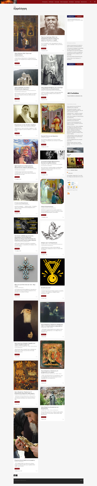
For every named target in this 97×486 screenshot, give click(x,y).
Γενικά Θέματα (47, 137)
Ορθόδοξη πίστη (55, 41)
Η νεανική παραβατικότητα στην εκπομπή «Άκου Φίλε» (74, 140)
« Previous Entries (14, 475)
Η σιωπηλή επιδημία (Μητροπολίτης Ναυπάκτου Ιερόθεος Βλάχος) (50, 162)
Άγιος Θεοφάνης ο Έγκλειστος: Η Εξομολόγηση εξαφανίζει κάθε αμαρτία (24, 392)
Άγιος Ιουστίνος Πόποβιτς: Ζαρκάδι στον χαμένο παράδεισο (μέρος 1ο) (25, 344)
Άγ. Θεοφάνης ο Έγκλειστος (49, 373)
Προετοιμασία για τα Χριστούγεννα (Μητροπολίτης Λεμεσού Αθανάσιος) (24, 166)
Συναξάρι (70, 173)
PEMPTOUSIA (71, 64)
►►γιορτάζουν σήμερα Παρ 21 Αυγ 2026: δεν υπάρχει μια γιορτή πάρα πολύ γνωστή (75, 176)
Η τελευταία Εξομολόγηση (21, 203)
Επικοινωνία (84, 1)
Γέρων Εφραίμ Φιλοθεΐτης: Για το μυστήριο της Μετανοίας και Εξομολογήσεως (52, 88)
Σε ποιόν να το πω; (46, 287)
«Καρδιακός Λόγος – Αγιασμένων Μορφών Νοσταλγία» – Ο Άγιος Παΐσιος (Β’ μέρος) (75, 114)
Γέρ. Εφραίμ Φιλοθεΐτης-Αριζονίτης (50, 90)
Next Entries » (16, 475)
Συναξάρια (71, 1)
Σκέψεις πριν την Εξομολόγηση (49, 242)
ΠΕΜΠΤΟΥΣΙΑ (71, 16)
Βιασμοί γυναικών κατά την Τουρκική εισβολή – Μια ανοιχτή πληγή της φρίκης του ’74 (74, 143)
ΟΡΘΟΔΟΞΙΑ (79, 16)
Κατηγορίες (45, 1)
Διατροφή (57, 1)
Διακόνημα (77, 1)
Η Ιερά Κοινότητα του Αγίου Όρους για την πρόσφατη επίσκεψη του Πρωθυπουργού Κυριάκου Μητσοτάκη (75, 136)
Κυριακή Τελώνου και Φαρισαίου (49, 136)
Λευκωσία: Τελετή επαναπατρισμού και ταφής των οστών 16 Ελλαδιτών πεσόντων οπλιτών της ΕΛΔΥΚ (75, 123)
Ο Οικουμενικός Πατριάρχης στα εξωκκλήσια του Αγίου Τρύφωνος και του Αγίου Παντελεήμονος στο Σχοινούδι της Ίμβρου (75, 49)
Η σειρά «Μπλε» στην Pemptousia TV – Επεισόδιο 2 (74, 59)
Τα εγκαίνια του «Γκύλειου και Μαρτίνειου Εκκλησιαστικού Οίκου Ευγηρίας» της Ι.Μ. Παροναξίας (75, 53)
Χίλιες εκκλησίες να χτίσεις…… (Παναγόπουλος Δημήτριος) (22, 88)
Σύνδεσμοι (51, 1)
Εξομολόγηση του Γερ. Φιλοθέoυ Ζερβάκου (25, 125)
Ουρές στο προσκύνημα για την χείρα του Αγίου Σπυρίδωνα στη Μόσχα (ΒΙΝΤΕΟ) (74, 46)
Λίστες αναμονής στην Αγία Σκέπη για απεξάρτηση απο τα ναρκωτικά (74, 107)
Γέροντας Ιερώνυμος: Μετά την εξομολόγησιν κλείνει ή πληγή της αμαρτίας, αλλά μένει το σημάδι (50, 38)
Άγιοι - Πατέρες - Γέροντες (49, 41)
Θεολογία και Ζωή (21, 56)
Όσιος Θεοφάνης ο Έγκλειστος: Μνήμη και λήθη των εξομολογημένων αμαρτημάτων (52, 325)
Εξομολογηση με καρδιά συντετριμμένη (25, 460)
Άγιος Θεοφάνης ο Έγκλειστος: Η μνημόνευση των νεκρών (49, 371)
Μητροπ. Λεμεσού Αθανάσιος (28, 168)
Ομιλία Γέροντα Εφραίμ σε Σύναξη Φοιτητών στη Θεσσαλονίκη (75, 117)
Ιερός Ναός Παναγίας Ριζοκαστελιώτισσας (74, 56)
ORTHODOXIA (79, 64)
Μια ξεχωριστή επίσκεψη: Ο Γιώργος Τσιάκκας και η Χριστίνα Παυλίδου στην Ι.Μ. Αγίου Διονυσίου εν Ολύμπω (75, 110)
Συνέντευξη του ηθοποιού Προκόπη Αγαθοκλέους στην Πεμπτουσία (73, 120)
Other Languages (64, 1)
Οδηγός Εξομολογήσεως (47, 206)
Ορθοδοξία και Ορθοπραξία (31, 126)
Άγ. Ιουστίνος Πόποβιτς (21, 346)
